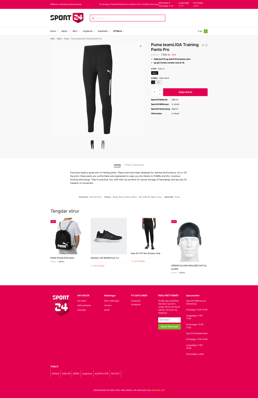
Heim (52, 38)
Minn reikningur (111, 301)
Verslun (108, 305)
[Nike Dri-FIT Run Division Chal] (149, 234)
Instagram (136, 304)
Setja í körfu (185, 92)
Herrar (127, 197)
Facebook (135, 301)
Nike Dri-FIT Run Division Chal (145, 253)
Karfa (106, 310)
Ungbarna (87, 373)
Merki (59, 38)
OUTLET (115, 373)
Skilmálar (81, 310)
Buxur (121, 197)
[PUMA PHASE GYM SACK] (68, 236)
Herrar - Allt (136, 197)
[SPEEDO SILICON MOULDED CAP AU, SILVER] (189, 240)
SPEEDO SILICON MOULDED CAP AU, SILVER (189, 267)
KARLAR (146, 197)
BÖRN (76, 373)
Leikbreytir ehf (157, 390)
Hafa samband (84, 305)
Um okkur (81, 301)
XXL (158, 82)
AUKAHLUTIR (101, 373)
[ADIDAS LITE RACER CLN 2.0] (109, 236)
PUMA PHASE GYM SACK (62, 258)
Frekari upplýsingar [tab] (134, 164)
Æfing (115, 197)
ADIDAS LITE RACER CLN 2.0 (105, 258)
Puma (66, 38)
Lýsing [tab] (117, 164)
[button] (141, 46)
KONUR (55, 373)
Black (155, 73)
